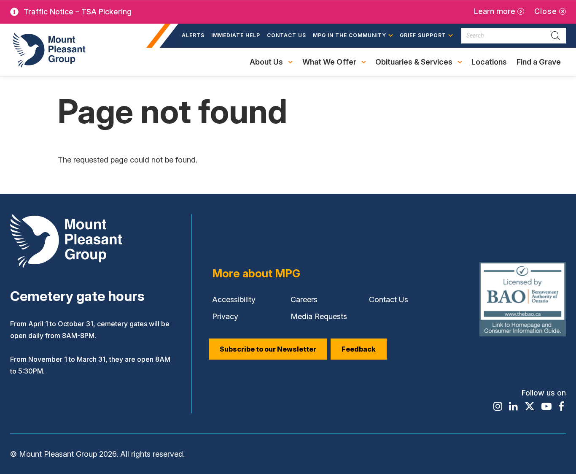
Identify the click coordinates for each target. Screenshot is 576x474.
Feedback (359, 349)
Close (545, 11)
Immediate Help (235, 35)
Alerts (193, 35)
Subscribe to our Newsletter (268, 349)
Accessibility (234, 299)
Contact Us (286, 35)
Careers (304, 299)
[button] (353, 36)
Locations (489, 61)
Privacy (225, 316)
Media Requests (319, 316)
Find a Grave (538, 66)
